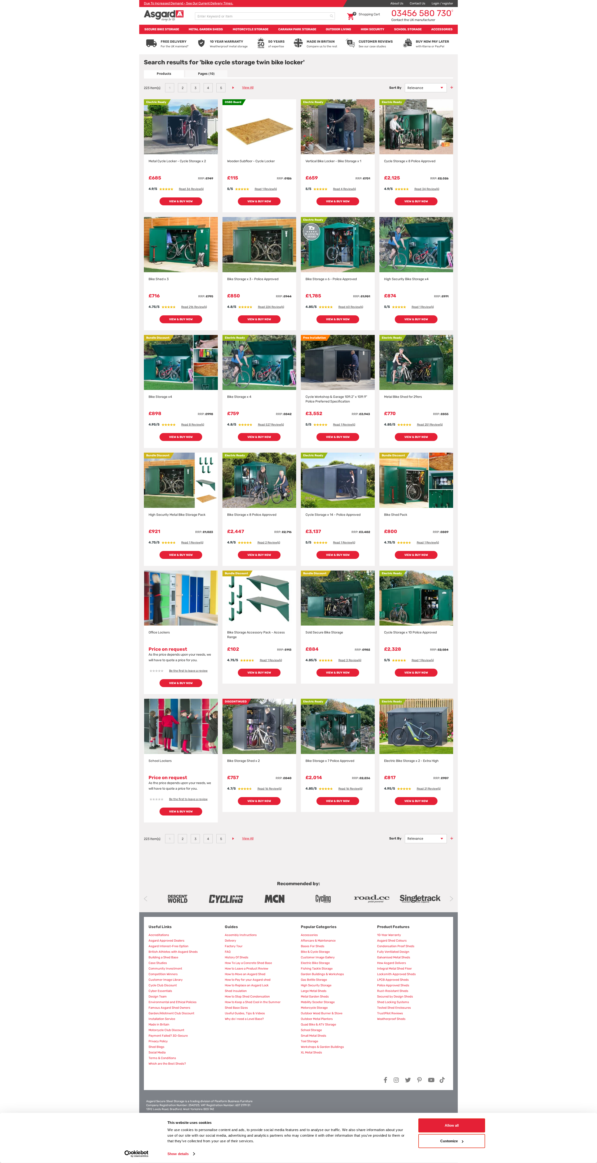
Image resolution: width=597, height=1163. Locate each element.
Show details (178, 1154)
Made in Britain (159, 1024)
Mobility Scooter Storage (318, 1002)
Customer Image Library (166, 979)
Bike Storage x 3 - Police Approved (252, 279)
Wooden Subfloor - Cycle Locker (251, 161)
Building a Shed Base (163, 957)
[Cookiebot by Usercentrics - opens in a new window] (136, 1153)
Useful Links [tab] (160, 927)
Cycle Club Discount (163, 985)
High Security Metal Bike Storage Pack (177, 515)
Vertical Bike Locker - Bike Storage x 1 (333, 161)
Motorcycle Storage (314, 1007)
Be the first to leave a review (188, 670)
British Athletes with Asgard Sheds (173, 951)
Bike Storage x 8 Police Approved (251, 515)
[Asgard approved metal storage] (177, 899)
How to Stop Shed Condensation (247, 996)
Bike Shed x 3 (159, 279)
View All (247, 87)
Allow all (452, 1125)
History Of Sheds (236, 957)
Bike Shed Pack (395, 515)
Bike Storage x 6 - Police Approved (331, 279)
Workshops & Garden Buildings (322, 1047)
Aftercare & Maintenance (318, 940)
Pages (206, 73)
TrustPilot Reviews (390, 1013)
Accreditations (159, 935)
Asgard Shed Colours (392, 940)
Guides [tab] (231, 927)
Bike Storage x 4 (239, 397)
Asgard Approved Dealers (166, 940)
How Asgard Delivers (391, 963)
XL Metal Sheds (311, 1052)
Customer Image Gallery (318, 957)
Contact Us (417, 3)
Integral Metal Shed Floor (394, 968)
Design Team (158, 996)
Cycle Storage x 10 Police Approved (410, 632)
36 (191, 189)
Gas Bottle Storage (314, 979)
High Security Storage (316, 985)
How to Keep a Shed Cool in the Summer (253, 1002)
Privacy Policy (158, 1041)
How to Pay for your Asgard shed (248, 979)
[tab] (164, 73)
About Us (396, 3)
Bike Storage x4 (160, 397)
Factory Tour (234, 946)
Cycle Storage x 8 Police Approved (409, 161)
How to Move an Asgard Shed (245, 974)
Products (164, 73)
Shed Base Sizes (236, 1007)
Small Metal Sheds (313, 1035)
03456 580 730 (422, 13)
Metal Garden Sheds (315, 996)
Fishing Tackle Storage (317, 968)
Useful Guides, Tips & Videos (245, 1013)
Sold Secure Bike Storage (324, 632)
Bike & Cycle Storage (315, 951)
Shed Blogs (156, 1047)
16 (269, 788)
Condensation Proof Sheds (395, 946)
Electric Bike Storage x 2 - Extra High (411, 761)
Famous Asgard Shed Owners (169, 1007)
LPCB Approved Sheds (393, 979)
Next (451, 898)
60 (350, 307)
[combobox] (265, 16)
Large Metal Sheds (313, 991)
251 (430, 424)
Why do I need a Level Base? (244, 1019)
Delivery (230, 940)
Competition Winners (163, 974)
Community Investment (165, 968)
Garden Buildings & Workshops (322, 974)
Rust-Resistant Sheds (392, 991)
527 (271, 424)
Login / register (442, 3)
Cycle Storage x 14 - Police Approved (333, 515)
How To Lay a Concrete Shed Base (248, 963)
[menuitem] (162, 29)
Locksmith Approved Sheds (396, 974)
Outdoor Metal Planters (317, 1019)
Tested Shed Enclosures (394, 1007)
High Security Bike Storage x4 (406, 279)
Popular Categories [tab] (319, 927)
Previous (145, 898)
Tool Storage (309, 1041)
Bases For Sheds (312, 946)
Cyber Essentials (160, 991)
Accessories (309, 935)
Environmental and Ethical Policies (173, 1002)
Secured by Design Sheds (395, 996)
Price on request (168, 649)
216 (194, 307)
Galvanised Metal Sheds (393, 957)
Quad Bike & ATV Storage (318, 1024)
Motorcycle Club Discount (166, 1030)
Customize (449, 1141)
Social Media (157, 1052)
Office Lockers (159, 632)
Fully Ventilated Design (393, 951)
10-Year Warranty (389, 935)
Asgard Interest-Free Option (168, 946)
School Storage (311, 1030)
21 (429, 788)
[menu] (298, 29)
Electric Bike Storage (315, 963)
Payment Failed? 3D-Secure (168, 1035)
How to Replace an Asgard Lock (247, 985)
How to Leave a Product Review (246, 968)
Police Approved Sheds (393, 985)
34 (426, 189)
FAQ (228, 951)
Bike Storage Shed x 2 (243, 761)
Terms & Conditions (162, 1058)
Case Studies (158, 963)
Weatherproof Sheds (391, 1019)
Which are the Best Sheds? (167, 1063)
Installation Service (162, 1019)
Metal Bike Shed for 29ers (403, 397)
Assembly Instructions (241, 935)
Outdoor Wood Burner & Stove (321, 1013)
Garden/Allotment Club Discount (171, 1013)
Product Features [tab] (393, 927)
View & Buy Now (181, 201)
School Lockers (160, 761)
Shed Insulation (236, 991)
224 (271, 307)
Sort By (395, 88)
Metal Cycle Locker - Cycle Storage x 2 (177, 161)
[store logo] (164, 16)
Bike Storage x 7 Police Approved (329, 761)
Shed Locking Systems (393, 1002)
